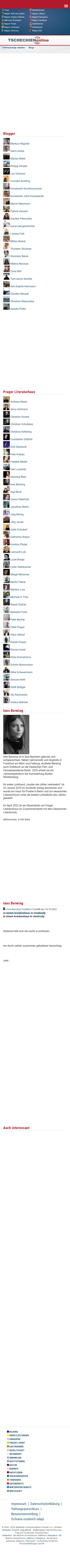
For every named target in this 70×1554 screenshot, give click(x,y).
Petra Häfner (17, 634)
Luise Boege (17, 559)
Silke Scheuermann (21, 672)
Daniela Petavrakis (21, 218)
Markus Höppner (19, 143)
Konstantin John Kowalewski (27, 196)
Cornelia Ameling (20, 181)
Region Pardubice (40, 17)
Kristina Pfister (18, 544)
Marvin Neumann (20, 203)
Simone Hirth (17, 679)
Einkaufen (14, 1439)
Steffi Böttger (17, 687)
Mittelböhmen (38, 10)
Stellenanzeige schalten (13, 47)
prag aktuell (25, 1530)
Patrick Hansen (19, 211)
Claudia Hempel (19, 293)
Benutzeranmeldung (24, 1514)
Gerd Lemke (17, 151)
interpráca (52, 1535)
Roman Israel (18, 649)
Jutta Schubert (18, 529)
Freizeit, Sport (17, 1442)
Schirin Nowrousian (21, 664)
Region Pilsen (10, 24)
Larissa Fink (17, 233)
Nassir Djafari (18, 604)
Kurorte (13, 1468)
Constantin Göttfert (21, 439)
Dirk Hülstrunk (18, 446)
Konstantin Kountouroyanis (26, 188)
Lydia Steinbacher (20, 566)
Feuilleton (27, 909)
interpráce (7, 1535)
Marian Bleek (17, 158)
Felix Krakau (17, 454)
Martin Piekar (18, 582)
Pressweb (30, 1541)
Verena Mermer (19, 702)
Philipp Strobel (18, 166)
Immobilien (15, 1457)
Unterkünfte (16, 1483)
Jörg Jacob (16, 522)
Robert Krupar (18, 642)
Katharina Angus (20, 536)
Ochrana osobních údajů (27, 1519)
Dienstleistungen (19, 1435)
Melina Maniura (19, 263)
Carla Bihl (15, 271)
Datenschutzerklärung (45, 1504)
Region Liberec (38, 13)
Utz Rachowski (18, 694)
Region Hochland (11, 27)
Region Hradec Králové (14, 17)
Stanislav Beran (19, 256)
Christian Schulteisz (21, 424)
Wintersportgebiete (20, 1487)
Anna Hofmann (19, 409)
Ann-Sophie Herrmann (23, 286)
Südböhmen (37, 24)
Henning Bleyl (18, 476)
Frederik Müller (18, 461)
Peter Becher (17, 619)
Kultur (13, 1465)
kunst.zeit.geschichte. (22, 226)
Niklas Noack (18, 241)
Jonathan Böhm (19, 506)
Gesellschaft (16, 1450)
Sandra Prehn (18, 308)
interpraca (40, 1538)
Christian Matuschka (22, 301)
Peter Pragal (17, 627)
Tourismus (15, 1480)
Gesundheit (15, 1454)
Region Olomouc (11, 30)
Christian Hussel (19, 416)
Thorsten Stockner (20, 248)
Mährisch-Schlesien (12, 20)
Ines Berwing (17, 484)
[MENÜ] (66, 4)
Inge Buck (16, 492)
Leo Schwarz (17, 173)
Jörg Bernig (17, 514)
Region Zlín (37, 30)
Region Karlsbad (39, 20)
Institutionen (17, 1461)
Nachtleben (15, 1472)
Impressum (18, 1504)
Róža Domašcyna (20, 657)
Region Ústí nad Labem (14, 13)
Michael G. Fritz (19, 597)
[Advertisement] (35, 92)
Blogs (31, 47)
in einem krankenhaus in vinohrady (24, 913)
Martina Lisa (17, 589)
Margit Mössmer (19, 574)
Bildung (13, 1431)
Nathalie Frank (18, 612)
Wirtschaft (15, 1491)
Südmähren (37, 27)
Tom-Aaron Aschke (21, 278)
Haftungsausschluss (25, 1509)
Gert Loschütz (18, 469)
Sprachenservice (18, 1476)
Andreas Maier (18, 401)
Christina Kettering (21, 431)
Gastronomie (16, 1446)
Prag (7, 10)
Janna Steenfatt (19, 499)
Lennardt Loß (18, 552)
